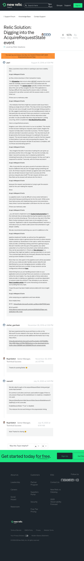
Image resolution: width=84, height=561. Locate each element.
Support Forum (10, 16)
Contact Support (39, 16)
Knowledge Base (25, 16)
